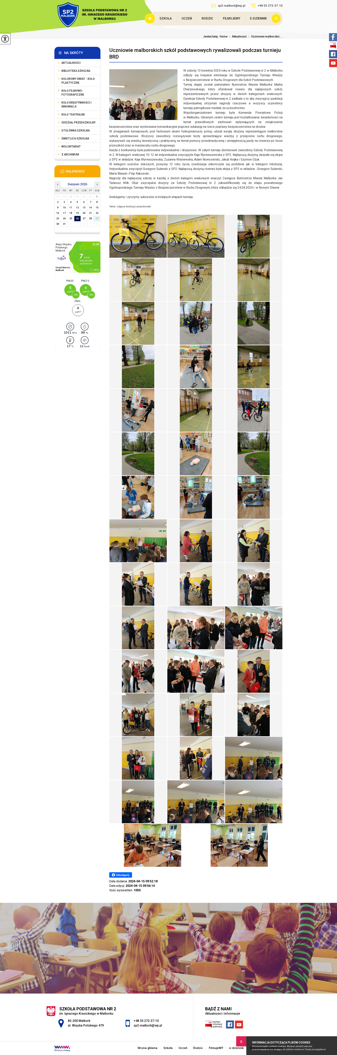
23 (57, 218)
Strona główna (150, 18)
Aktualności (238, 36)
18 (70, 213)
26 (77, 218)
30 (57, 224)
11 (70, 207)
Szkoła (166, 18)
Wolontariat (71, 146)
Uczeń (187, 18)
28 (90, 218)
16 (57, 213)
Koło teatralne (73, 114)
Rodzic (207, 18)
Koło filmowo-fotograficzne (72, 92)
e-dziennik (258, 18)
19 (77, 213)
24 (64, 218)
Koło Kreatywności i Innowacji (76, 104)
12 (77, 207)
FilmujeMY (231, 18)
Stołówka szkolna (75, 130)
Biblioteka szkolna (75, 70)
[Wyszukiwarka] (277, 18)
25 (70, 218)
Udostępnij (122, 875)
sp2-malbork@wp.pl (231, 5)
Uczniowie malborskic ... (265, 36)
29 (97, 218)
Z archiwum (70, 154)
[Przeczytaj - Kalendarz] (83, 172)
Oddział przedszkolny (78, 122)
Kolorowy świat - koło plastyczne (78, 80)
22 (97, 213)
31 (64, 224)
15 (97, 207)
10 (64, 207)
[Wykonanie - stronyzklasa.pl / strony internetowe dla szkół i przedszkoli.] (62, 1049)
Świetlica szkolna (75, 138)
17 (64, 213)
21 (90, 213)
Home (223, 36)
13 (84, 207)
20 (84, 213)
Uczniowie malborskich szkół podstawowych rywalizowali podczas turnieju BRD (195, 53)
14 (90, 207)
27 (84, 218)
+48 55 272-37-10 (270, 5)
